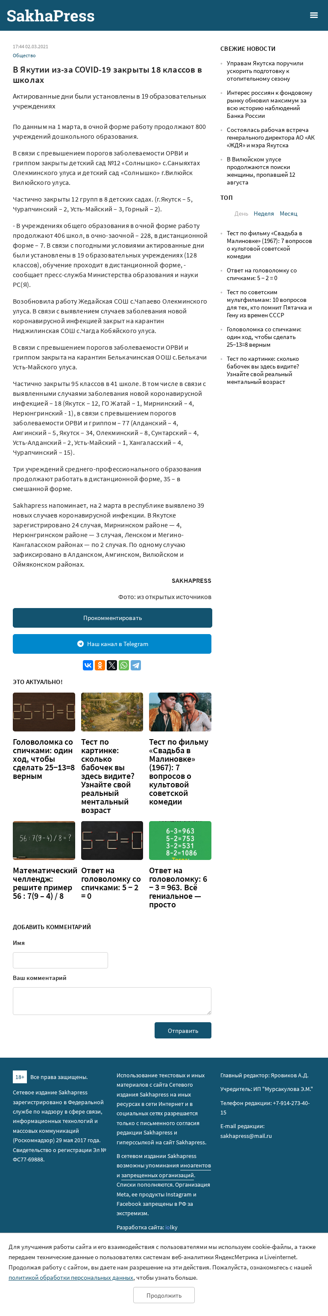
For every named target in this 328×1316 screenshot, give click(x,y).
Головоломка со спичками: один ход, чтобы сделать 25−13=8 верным (44, 759)
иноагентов (195, 1165)
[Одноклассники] (100, 665)
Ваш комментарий (40, 978)
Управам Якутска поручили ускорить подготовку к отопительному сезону (265, 70)
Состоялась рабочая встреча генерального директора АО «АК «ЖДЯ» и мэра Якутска (271, 137)
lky (171, 1227)
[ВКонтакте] (88, 665)
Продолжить (164, 1295)
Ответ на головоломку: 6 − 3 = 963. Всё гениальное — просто (178, 887)
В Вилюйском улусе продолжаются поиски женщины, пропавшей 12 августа (261, 170)
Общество (24, 55)
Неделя (264, 213)
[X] (112, 665)
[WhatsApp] (124, 665)
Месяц (288, 213)
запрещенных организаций (157, 1175)
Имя (19, 943)
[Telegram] (136, 665)
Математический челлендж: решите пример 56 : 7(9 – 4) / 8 (45, 883)
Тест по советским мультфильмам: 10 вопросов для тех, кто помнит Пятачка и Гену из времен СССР (269, 303)
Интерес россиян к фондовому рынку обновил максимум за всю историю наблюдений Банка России (269, 104)
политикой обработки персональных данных (71, 1277)
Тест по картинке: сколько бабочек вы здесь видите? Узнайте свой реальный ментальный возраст (108, 776)
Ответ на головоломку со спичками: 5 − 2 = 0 (111, 883)
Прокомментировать (112, 618)
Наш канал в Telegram (117, 644)
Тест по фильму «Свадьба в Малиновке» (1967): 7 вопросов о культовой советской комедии (178, 772)
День (241, 213)
